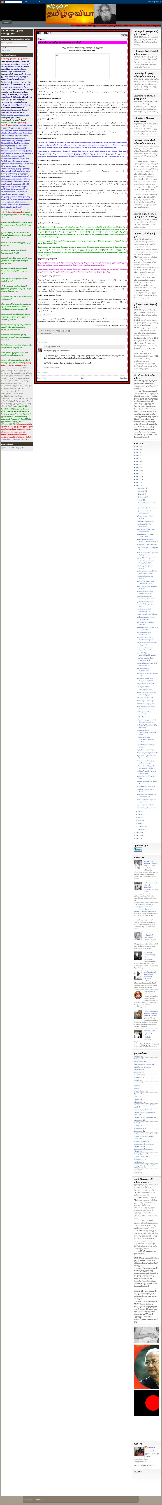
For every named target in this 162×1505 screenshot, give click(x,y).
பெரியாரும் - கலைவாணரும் (145, 521)
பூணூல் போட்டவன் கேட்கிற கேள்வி (147, 544)
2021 (138, 452)
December (141, 488)
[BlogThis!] (59, 331)
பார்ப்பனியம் (137, 1102)
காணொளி (137, 1086)
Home (6, 22)
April (139, 820)
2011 (138, 482)
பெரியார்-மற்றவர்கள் (140, 1154)
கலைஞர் (136, 1080)
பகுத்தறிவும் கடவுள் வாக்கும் (145, 750)
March (140, 823)
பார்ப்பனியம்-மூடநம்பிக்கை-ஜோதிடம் (144, 1117)
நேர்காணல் (137, 1094)
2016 (138, 467)
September (141, 497)
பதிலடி (136, 1096)
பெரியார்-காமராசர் (139, 1128)
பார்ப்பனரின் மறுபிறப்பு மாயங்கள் (146, 808)
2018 (138, 461)
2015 (138, 470)
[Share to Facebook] (63, 331)
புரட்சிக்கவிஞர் (138, 1120)
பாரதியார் (136, 1099)
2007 (138, 839)
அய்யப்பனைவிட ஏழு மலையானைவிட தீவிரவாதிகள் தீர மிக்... (147, 732)
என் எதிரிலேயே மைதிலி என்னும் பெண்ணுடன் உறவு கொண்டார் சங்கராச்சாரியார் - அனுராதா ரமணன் (144, 907)
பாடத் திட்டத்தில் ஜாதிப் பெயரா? (144, 920)
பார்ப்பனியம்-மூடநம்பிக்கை (141, 1110)
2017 (138, 464)
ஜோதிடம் (136, 1172)
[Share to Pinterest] (66, 331)
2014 (138, 473)
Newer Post (41, 378)
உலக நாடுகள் (138, 1075)
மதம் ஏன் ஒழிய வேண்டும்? (145, 805)
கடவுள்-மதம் (137, 1077)
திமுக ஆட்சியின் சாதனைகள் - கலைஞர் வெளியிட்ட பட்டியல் (150, 863)
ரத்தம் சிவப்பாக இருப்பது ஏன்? (146, 704)
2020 (138, 455)
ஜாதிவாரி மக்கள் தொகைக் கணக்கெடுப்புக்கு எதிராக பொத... (145, 604)
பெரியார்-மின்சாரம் (139, 1157)
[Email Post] (68, 330)
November (141, 491)
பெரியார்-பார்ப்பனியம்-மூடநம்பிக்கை (144, 1134)
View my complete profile (145, 1465)
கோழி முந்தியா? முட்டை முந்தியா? (147, 614)
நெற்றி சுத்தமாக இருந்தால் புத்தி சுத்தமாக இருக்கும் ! (60, 42)
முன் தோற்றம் (5, 50)
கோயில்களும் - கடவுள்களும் (145, 701)
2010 (138, 485)
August (140, 500)
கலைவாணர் (137, 1083)
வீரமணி (48, 333)
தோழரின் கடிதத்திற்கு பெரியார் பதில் (147, 753)
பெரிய (136, 1123)
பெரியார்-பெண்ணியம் (140, 1141)
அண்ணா (137, 1056)
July (139, 811)
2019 (138, 458)
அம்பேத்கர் (137, 1059)
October (140, 494)
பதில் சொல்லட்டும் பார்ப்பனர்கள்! (146, 508)
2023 (138, 447)
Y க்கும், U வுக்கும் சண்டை (145, 689)
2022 (138, 449)
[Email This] (57, 331)
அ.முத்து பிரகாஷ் (50, 347)
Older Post (124, 378)
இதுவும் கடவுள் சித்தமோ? (145, 698)
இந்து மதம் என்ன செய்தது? (145, 684)
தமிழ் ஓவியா (57, 6)
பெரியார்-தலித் (138, 1131)
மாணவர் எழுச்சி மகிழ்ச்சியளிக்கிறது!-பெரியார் (150, 955)
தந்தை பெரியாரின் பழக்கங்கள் (146, 558)
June (139, 814)
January (140, 829)
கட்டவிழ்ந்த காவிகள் (143, 686)
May (139, 817)
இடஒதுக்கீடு (137, 1072)
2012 (138, 479)
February (141, 826)
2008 (138, 836)
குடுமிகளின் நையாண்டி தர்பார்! (146, 786)
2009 (138, 833)
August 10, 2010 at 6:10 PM (51, 367)
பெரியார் (136, 1125)
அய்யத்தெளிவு (138, 1061)
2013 (138, 476)
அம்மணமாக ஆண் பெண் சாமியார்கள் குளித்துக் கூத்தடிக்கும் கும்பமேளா (151, 1013)
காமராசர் (136, 1088)
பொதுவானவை (138, 1159)
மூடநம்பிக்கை (138, 1162)
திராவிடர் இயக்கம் (139, 1091)
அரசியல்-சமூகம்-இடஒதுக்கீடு (142, 1064)
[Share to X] (61, 331)
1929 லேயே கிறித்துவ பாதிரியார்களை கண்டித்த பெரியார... (145, 739)
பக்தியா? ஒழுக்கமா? (143, 717)
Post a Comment (43, 373)
